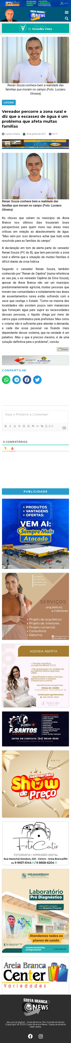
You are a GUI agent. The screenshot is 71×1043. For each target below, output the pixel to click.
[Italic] (10, 426)
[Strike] (19, 426)
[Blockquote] (32, 426)
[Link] (42, 426)
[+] (51, 426)
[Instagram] (40, 1036)
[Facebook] (30, 1036)
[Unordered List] (28, 426)
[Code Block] (37, 426)
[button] (66, 12)
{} (46, 426)
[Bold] (5, 426)
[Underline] (14, 426)
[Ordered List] (23, 426)
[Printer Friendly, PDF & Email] (63, 349)
